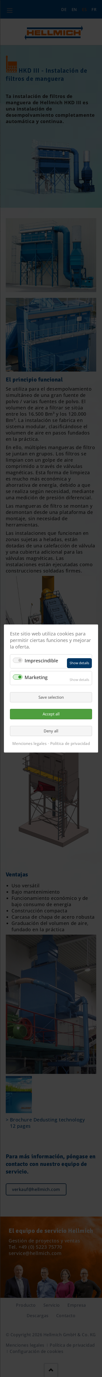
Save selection (51, 697)
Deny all (51, 730)
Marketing (36, 677)
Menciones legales (29, 743)
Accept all (51, 713)
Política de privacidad (70, 743)
